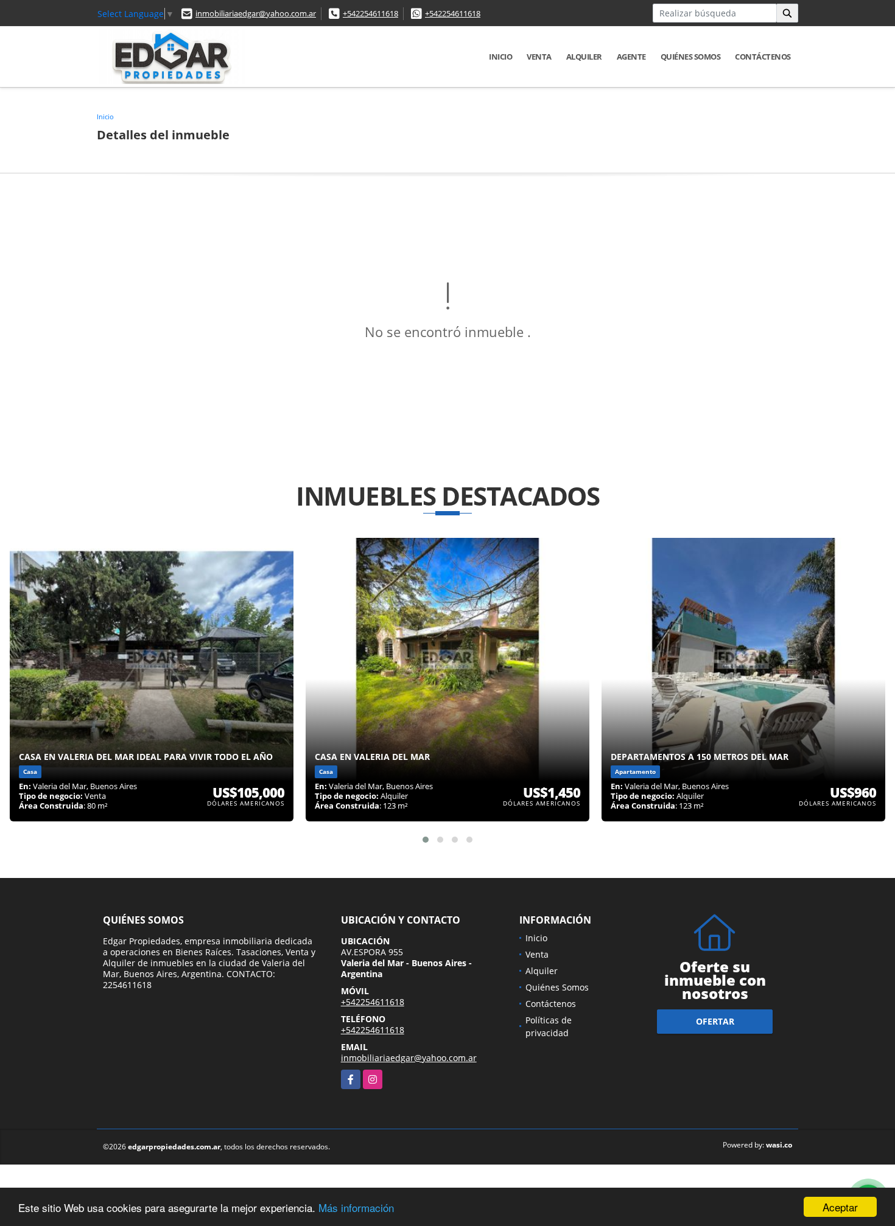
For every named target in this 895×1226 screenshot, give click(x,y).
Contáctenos (763, 56)
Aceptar (840, 1206)
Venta (539, 56)
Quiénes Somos (691, 56)
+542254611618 (370, 13)
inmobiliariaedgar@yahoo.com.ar (255, 13)
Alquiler (584, 56)
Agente (631, 56)
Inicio (500, 56)
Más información (356, 1207)
